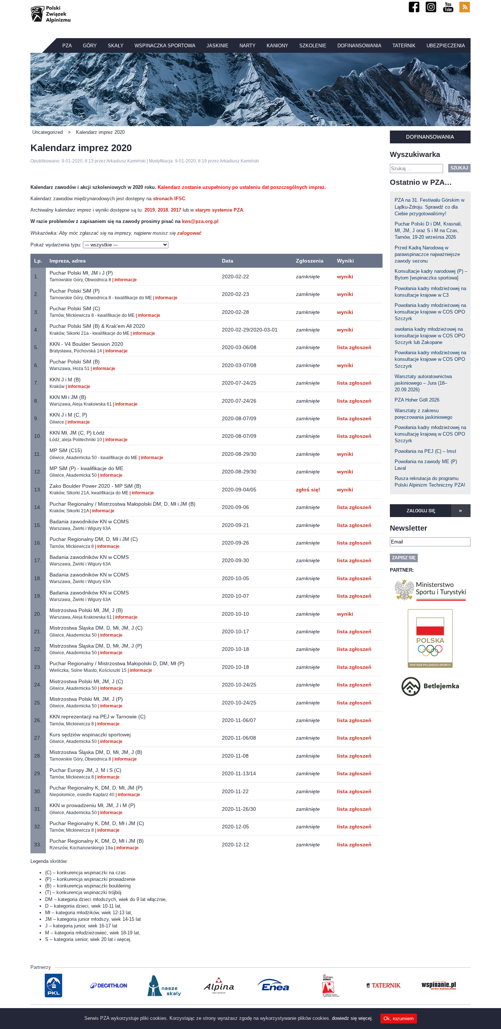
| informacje (124, 279)
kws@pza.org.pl (200, 221)
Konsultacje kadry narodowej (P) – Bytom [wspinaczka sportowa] (431, 274)
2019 (150, 210)
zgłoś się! (308, 489)
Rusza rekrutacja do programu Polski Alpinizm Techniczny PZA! (430, 482)
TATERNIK (404, 45)
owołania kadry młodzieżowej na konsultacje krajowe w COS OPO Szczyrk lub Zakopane (430, 335)
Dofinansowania (359, 45)
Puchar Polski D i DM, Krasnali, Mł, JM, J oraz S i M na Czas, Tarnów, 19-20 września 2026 (428, 230)
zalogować (189, 233)
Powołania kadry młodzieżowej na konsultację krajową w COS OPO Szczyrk (430, 434)
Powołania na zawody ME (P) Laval (426, 465)
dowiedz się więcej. (352, 1018)
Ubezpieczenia (446, 45)
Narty (247, 45)
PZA (67, 45)
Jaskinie (217, 45)
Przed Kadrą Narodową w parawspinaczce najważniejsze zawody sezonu (427, 254)
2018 (163, 210)
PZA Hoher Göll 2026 (417, 400)
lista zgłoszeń (354, 347)
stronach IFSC (169, 198)
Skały (116, 45)
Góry (90, 45)
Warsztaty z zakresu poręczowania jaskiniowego (423, 414)
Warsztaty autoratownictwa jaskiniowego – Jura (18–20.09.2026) (423, 383)
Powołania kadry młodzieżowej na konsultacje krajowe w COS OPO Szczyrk (430, 312)
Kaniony (277, 45)
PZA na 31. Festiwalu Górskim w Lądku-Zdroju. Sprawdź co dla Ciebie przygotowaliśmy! (429, 206)
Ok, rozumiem (399, 1018)
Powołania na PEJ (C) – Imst (425, 451)
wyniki (345, 276)
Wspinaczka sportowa (165, 45)
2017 (176, 210)
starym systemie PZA (219, 210)
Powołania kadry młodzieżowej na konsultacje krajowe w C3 (430, 292)
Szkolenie (312, 45)
